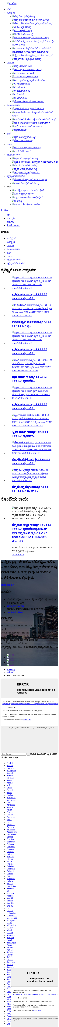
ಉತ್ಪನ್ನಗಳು (11, 218)
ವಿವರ (21, 554)
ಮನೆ (8, 215)
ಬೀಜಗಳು (10, 222)
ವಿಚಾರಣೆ (15, 554)
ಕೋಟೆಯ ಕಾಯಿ (13, 225)
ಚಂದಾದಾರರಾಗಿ (7, 585)
